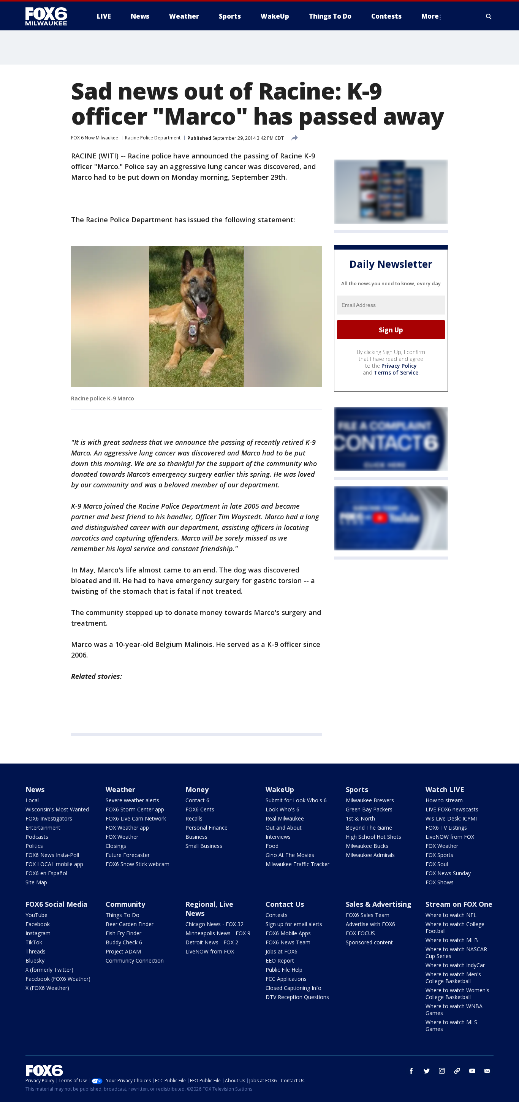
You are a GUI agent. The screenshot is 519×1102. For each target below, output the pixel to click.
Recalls (194, 818)
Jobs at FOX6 (281, 951)
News (34, 789)
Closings (116, 845)
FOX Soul (437, 864)
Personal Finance (206, 827)
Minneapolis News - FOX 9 (217, 933)
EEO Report (280, 960)
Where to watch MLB (452, 940)
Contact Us (285, 904)
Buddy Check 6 (124, 942)
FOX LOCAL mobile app (54, 864)
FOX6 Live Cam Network (136, 818)
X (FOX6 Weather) (47, 987)
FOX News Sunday (448, 873)
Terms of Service (396, 372)
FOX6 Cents (199, 809)
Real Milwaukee (285, 818)
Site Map (36, 882)
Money (197, 789)
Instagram (38, 933)
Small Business (203, 845)
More (430, 16)
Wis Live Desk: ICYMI (451, 818)
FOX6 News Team (288, 942)
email (487, 1071)
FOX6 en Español (46, 873)
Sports (357, 789)
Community (125, 904)
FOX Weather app (127, 827)
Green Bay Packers (369, 809)
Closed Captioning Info (293, 987)
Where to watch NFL (451, 915)
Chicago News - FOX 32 (214, 924)
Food (272, 845)
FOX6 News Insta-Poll (52, 855)
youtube (472, 1071)
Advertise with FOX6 (370, 924)
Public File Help (284, 969)
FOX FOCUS (360, 933)
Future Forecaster (128, 855)
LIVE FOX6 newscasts (452, 809)
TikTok (33, 942)
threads (457, 1071)
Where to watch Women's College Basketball (457, 994)
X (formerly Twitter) (49, 969)
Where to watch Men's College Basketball (453, 978)
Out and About (284, 827)
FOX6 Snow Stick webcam (137, 864)
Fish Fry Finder (123, 933)
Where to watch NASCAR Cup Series (456, 952)
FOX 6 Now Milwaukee (94, 137)
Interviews (278, 836)
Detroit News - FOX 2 (211, 942)
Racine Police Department (152, 137)
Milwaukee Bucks (367, 845)
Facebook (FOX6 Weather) (57, 978)
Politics (34, 845)
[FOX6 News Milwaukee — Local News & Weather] (50, 16)
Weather (120, 789)
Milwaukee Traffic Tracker (297, 864)
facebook (411, 1071)
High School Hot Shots (373, 836)
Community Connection (135, 960)
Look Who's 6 (282, 809)
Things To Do (122, 915)
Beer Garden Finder (129, 924)
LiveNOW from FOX (450, 836)
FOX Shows (440, 882)
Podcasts (36, 836)
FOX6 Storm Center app (135, 809)
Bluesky (34, 960)
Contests (277, 915)
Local (32, 800)
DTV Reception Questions (297, 997)
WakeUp (280, 789)
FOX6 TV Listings (446, 827)
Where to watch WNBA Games (454, 1009)
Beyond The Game (369, 827)
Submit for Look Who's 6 (296, 800)
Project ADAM (123, 951)
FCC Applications (286, 978)
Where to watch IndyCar (455, 965)
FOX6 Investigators (48, 818)
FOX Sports (439, 855)
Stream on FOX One (459, 904)
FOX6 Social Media (56, 904)
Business (196, 836)
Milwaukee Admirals (370, 855)
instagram (442, 1071)
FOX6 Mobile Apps (288, 933)
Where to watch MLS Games (451, 1025)
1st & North (360, 818)
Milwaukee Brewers (370, 800)
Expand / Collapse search (489, 16)
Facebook (37, 924)
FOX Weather (122, 836)
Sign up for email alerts (294, 924)
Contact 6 (197, 800)
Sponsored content (369, 942)
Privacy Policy (399, 365)
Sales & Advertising (378, 904)
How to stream (444, 800)
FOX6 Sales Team (367, 915)
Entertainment (42, 827)
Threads (35, 951)
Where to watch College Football (455, 927)
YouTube (36, 915)
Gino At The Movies (290, 855)
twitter (427, 1071)
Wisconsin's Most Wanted (57, 809)
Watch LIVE (445, 789)
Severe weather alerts (132, 800)
